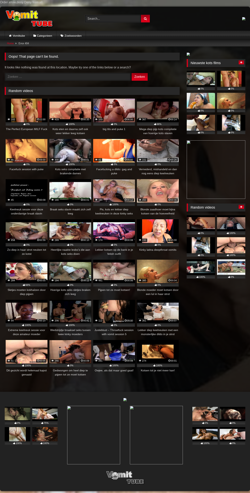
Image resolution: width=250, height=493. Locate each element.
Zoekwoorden (73, 35)
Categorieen (44, 35)
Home (10, 43)
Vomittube (19, 35)
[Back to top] (238, 482)
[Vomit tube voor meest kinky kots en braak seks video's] (29, 19)
